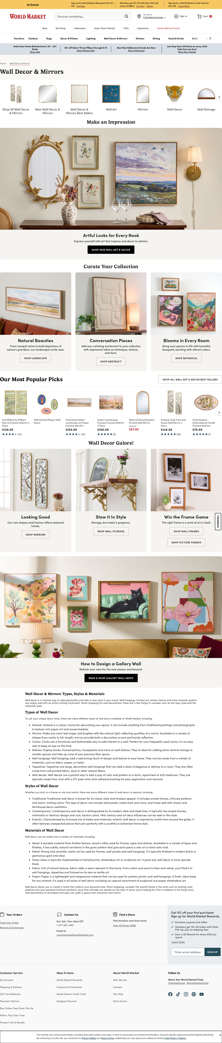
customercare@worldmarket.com (75, 934)
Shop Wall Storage (111, 531)
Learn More (184, 6)
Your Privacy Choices (175, 1038)
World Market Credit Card (71, 994)
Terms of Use (107, 1038)
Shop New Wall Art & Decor (111, 249)
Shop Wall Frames (186, 531)
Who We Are (120, 980)
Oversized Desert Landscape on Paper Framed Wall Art (77, 422)
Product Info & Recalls (12, 1022)
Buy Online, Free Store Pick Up (16, 1008)
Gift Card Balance (10, 994)
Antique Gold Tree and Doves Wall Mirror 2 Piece (173, 422)
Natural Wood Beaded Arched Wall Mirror (141, 421)
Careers (117, 987)
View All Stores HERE (124, 925)
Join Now (81, 6)
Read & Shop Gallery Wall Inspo (111, 678)
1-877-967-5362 (65, 925)
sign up (212, 952)
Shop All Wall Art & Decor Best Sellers (190, 379)
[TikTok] (178, 994)
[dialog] (111, 1037)
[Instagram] (186, 994)
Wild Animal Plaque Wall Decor (47, 421)
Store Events (120, 1001)
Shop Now (183, 51)
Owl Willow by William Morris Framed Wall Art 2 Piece (15, 422)
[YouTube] (201, 994)
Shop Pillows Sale (86, 50)
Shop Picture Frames (186, 542)
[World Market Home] (28, 16)
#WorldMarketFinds (197, 983)
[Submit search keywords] (126, 16)
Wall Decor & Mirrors (20, 63)
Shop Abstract (110, 361)
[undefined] (199, 38)
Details (149, 6)
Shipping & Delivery (11, 987)
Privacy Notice (89, 1038)
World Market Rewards (69, 980)
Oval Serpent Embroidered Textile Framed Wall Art (204, 422)
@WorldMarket (176, 983)
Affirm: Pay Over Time (12, 1015)
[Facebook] (170, 994)
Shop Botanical (186, 358)
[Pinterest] (194, 994)
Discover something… (70, 16)
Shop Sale (35, 51)
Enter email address (188, 952)
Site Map (118, 994)
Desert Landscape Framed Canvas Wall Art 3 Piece (110, 422)
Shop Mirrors (36, 534)
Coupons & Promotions (69, 987)
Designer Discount (67, 1001)
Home (3, 63)
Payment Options (9, 1001)
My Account (6, 980)
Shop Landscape (35, 358)
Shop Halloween (136, 50)
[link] (204, 16)
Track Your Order (9, 922)
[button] (19, 38)
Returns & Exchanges (12, 927)
